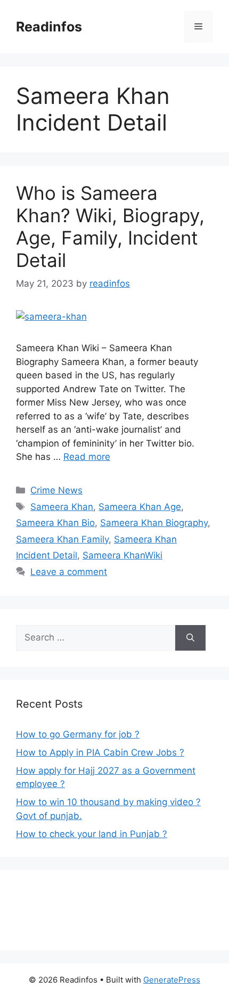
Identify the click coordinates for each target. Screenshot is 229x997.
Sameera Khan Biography (154, 522)
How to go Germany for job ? (78, 734)
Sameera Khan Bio (55, 522)
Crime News (56, 490)
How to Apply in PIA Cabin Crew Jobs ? (100, 752)
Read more (86, 456)
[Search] (190, 638)
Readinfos (49, 27)
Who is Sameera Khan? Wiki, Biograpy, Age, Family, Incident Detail (110, 226)
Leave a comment (68, 571)
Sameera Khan (61, 506)
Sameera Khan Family (62, 539)
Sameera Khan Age (140, 506)
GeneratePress (171, 980)
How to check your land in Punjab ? (91, 834)
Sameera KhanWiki (122, 555)
